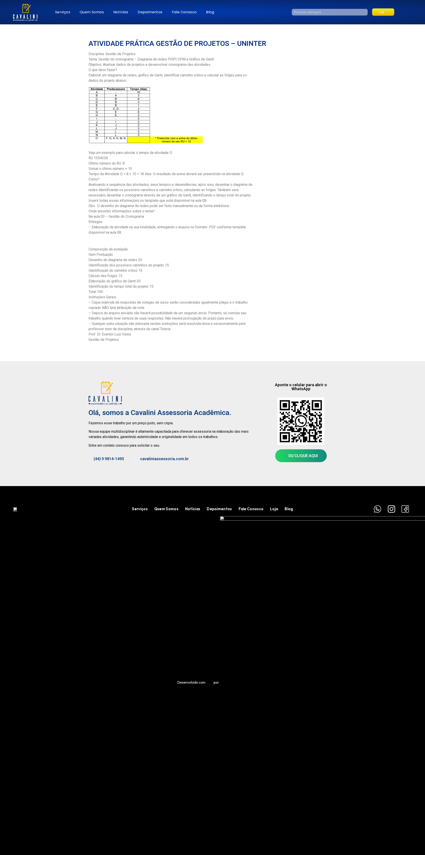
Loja (274, 508)
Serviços (62, 12)
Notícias (120, 12)
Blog (210, 12)
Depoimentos (150, 12)
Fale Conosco (184, 12)
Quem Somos (92, 12)
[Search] (364, 12)
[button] (383, 12)
